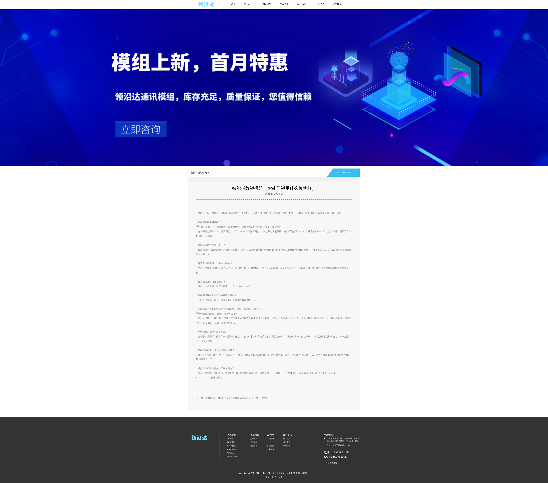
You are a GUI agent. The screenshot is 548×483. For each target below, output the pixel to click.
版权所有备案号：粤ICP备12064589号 (290, 473)
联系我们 (270, 449)
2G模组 (230, 439)
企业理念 (270, 446)
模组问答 (266, 4)
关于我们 (319, 4)
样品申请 (337, 4)
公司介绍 (270, 439)
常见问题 (253, 442)
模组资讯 (284, 4)
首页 (233, 4)
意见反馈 (253, 439)
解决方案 (301, 4)
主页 (193, 172)
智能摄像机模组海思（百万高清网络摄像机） (228, 398)
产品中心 (248, 4)
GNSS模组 (231, 446)
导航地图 (279, 477)
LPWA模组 (231, 442)
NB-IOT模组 (231, 449)
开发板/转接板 (232, 456)
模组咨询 (202, 172)
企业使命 (270, 442)
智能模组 (230, 453)
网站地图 (269, 477)
